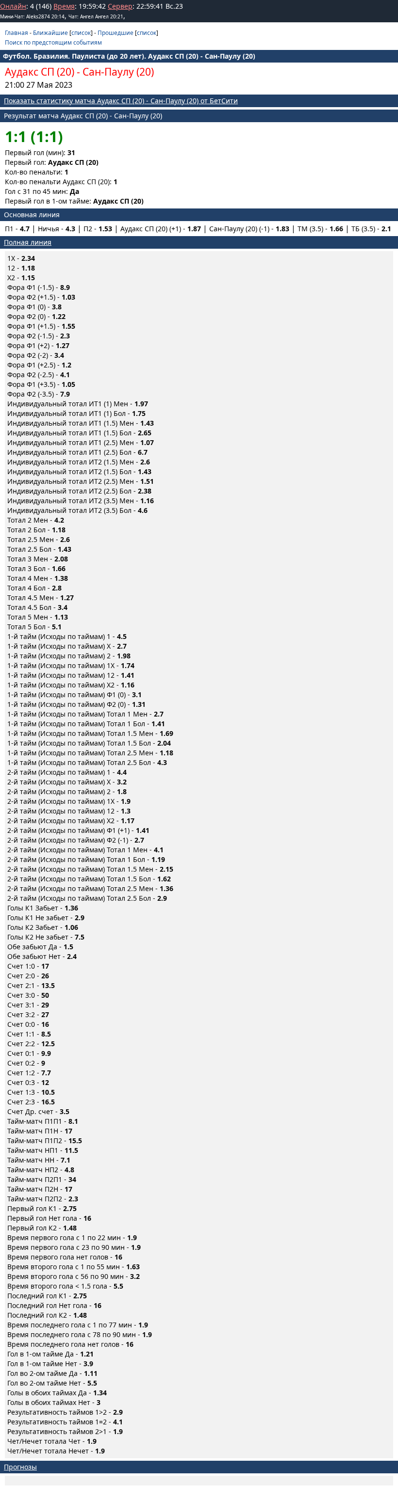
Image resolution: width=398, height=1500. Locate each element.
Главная (16, 33)
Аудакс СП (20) (39, 72)
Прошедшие (115, 33)
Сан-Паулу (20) (118, 72)
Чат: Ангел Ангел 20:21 (95, 16)
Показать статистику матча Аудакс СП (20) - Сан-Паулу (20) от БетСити (121, 100)
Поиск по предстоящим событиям (53, 42)
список (81, 33)
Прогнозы (20, 1466)
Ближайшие (50, 33)
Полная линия (27, 242)
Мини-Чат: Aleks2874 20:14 (32, 16)
